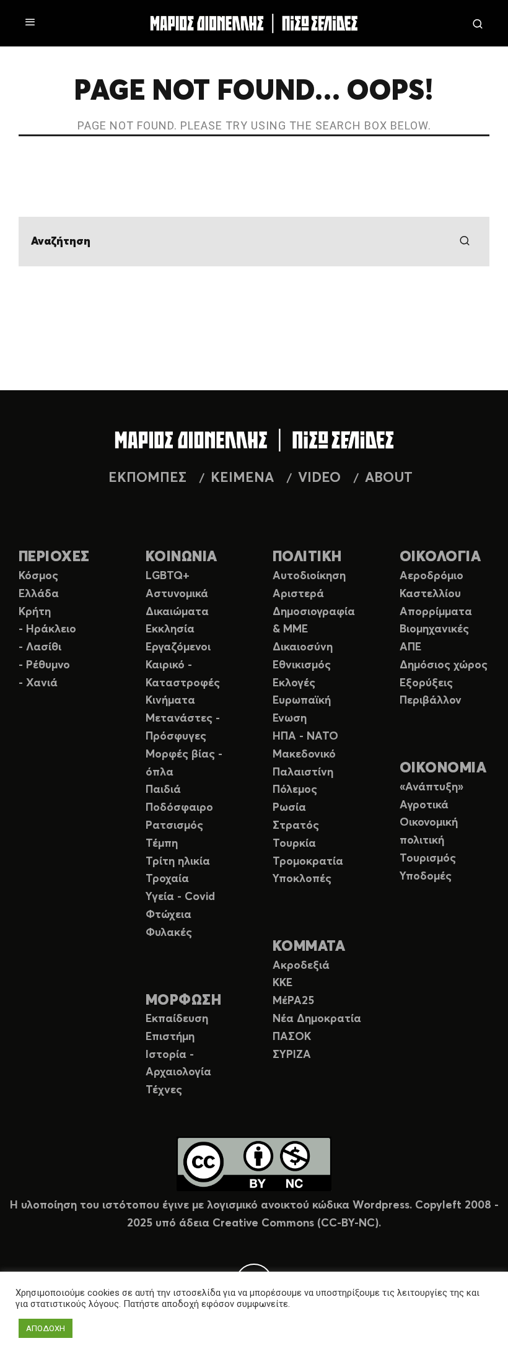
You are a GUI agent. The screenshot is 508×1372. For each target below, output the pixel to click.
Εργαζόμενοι (178, 647)
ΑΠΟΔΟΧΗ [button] (45, 1328)
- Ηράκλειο (47, 629)
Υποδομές (426, 876)
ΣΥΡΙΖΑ (292, 1054)
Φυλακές (169, 932)
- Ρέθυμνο (44, 665)
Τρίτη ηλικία (178, 861)
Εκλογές (294, 683)
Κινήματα (170, 700)
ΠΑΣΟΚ (292, 1036)
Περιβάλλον (431, 700)
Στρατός (296, 825)
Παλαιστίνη (303, 772)
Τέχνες (164, 1090)
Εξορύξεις (426, 683)
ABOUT (389, 478)
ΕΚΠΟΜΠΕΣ (147, 478)
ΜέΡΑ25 (293, 1001)
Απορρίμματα (436, 612)
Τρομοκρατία (308, 861)
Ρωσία (289, 807)
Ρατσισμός (174, 825)
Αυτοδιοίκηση (309, 576)
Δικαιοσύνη (303, 647)
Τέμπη (162, 843)
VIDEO (319, 478)
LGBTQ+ (168, 576)
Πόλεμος (295, 789)
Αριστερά (298, 594)
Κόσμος (38, 576)
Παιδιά (163, 789)
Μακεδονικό (304, 754)
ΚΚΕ (282, 983)
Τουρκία (294, 843)
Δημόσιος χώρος (444, 665)
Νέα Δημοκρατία (317, 1019)
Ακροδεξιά (301, 965)
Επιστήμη (170, 1036)
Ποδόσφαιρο (179, 807)
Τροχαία (167, 879)
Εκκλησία (170, 629)
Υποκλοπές (302, 879)
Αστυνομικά (177, 594)
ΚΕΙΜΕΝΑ (242, 478)
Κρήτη (35, 612)
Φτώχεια (168, 914)
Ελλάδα (39, 594)
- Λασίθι (40, 647)
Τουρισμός (428, 858)
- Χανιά (38, 683)
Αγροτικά (424, 805)
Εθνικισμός (302, 665)
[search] (464, 241)
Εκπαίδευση (177, 1019)
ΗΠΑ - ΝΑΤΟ (305, 736)
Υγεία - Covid (180, 896)
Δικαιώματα (177, 612)
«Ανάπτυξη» (431, 787)
